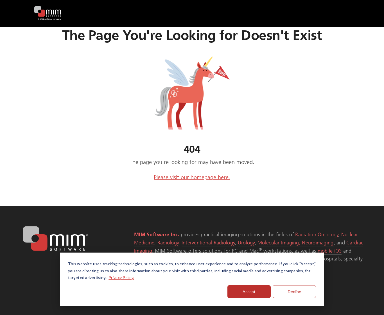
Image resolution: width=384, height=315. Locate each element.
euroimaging (320, 243)
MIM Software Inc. (156, 234)
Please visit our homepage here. (192, 177)
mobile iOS (330, 251)
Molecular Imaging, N (281, 243)
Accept (249, 291)
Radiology (168, 243)
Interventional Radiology (208, 243)
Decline (294, 291)
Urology (246, 243)
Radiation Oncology (316, 234)
